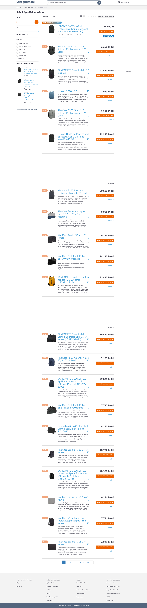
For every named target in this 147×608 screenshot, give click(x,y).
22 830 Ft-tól (107, 379)
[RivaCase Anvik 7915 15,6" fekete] (52, 239)
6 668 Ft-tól (107, 47)
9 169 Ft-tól (107, 358)
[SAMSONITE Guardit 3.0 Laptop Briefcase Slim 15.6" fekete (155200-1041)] (52, 338)
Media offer (110, 600)
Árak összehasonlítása (105, 51)
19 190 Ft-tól (107, 256)
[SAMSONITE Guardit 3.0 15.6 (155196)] (52, 74)
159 (88, 562)
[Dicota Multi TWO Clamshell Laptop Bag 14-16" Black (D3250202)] (52, 430)
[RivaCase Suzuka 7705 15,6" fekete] (52, 545)
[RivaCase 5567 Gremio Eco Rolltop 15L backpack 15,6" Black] (52, 50)
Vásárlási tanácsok (82, 583)
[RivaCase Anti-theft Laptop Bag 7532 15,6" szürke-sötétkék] (52, 215)
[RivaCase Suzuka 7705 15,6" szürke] (52, 501)
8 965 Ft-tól (107, 212)
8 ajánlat (111, 56)
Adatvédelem (80, 593)
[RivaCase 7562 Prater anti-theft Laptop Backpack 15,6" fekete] (52, 522)
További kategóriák (52, 597)
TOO (20, 52)
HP (20, 49)
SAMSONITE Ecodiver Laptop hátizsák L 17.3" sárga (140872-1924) (73, 280)
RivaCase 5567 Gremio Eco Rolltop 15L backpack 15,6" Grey (72, 113)
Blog (17, 583)
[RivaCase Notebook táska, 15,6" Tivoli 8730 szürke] (52, 409)
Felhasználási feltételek (83, 590)
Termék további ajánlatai (64, 37)
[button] (124, 2)
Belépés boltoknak (112, 583)
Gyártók (48, 590)
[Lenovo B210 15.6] (52, 95)
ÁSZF (108, 597)
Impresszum (80, 597)
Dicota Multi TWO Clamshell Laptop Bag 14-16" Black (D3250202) (73, 429)
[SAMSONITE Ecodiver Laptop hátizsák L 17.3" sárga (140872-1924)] (52, 281)
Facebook (19, 586)
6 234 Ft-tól (107, 497)
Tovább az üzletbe (107, 31)
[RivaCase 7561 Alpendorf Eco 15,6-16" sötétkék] (52, 361)
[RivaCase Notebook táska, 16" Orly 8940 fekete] (52, 260)
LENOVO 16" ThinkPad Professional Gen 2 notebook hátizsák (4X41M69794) (73, 29)
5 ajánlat (111, 435)
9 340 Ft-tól (107, 426)
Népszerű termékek (52, 586)
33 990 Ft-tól (107, 277)
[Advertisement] (124, 41)
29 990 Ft (109, 27)
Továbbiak (19, 58)
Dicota (21, 55)
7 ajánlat (111, 119)
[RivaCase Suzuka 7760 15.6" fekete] (52, 453)
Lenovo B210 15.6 (67, 91)
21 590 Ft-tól (107, 71)
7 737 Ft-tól (107, 405)
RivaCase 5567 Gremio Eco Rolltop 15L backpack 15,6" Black (72, 49)
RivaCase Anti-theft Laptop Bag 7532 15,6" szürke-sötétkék (72, 214)
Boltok (48, 593)
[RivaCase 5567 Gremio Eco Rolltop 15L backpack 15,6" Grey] (52, 114)
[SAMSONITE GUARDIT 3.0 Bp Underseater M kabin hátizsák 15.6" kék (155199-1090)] (52, 382)
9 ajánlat (111, 343)
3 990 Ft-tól (107, 92)
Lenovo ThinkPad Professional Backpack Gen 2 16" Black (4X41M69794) (73, 137)
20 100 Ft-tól (107, 191)
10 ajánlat (111, 143)
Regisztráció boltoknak (113, 590)
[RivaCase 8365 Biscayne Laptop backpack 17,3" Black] (52, 194)
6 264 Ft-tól (107, 235)
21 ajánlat (111, 79)
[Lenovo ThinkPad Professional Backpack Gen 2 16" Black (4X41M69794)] (52, 138)
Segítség (79, 586)
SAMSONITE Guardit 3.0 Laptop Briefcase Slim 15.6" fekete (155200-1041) (72, 337)
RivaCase (22, 43)
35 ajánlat (111, 100)
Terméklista (49, 600)
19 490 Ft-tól (107, 334)
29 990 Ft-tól (107, 134)
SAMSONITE (23, 46)
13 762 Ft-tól (107, 450)
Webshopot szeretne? (113, 593)
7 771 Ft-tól (107, 518)
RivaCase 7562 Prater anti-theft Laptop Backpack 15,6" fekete (72, 521)
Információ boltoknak (113, 586)
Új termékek (50, 583)
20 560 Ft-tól (107, 471)
